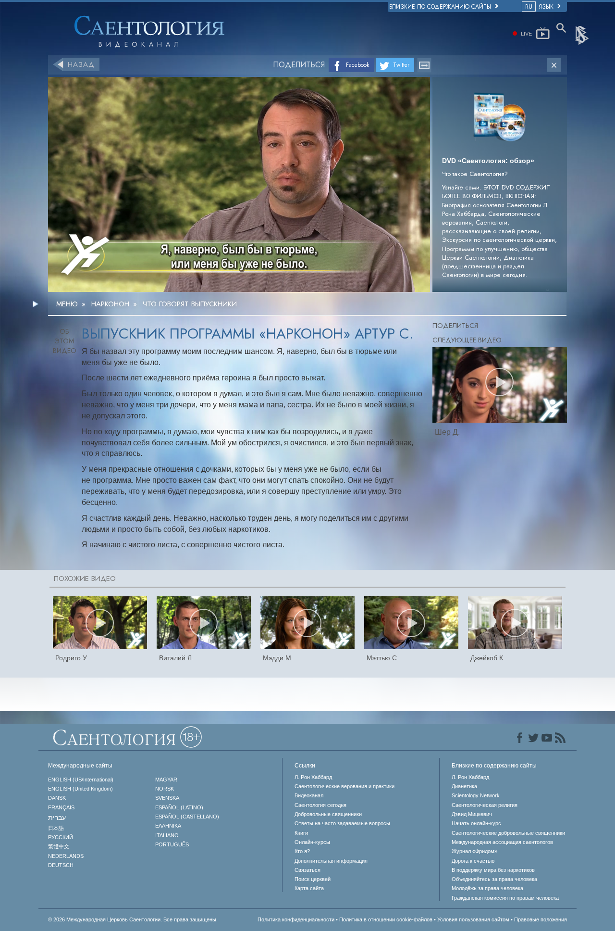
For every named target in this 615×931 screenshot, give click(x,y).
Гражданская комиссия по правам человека (505, 898)
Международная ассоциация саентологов (502, 842)
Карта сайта (309, 888)
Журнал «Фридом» (474, 851)
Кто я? (302, 851)
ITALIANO (167, 835)
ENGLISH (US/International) (80, 779)
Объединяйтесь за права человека (494, 879)
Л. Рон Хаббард (313, 777)
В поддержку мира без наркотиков (493, 870)
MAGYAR (166, 779)
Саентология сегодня (320, 805)
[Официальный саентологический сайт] (582, 35)
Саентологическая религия (484, 805)
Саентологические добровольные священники (508, 833)
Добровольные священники (328, 814)
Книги (301, 833)
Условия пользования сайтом (473, 919)
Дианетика (464, 786)
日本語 (56, 828)
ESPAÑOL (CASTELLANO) (187, 816)
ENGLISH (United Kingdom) (80, 789)
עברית (57, 817)
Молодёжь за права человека (487, 888)
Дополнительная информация (331, 861)
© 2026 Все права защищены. (133, 919)
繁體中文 (58, 846)
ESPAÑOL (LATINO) (179, 807)
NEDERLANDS (66, 856)
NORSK (164, 789)
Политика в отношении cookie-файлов (385, 919)
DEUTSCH (61, 865)
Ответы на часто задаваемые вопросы (342, 823)
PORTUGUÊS (172, 844)
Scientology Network (476, 795)
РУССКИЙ (60, 837)
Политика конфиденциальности (296, 919)
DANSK (57, 798)
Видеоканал (309, 795)
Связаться (307, 870)
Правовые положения (540, 919)
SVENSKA (167, 798)
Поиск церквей (313, 879)
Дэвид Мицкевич (472, 814)
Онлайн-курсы (312, 842)
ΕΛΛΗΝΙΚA (168, 826)
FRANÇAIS (61, 807)
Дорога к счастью (473, 861)
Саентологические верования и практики (344, 786)
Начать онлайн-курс (476, 823)
